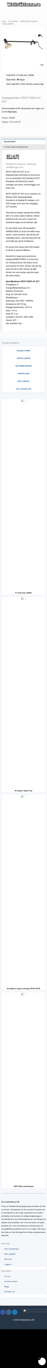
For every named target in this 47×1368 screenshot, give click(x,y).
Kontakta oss (9, 1292)
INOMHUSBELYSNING (28, 21)
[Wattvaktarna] (24, 4)
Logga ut (7, 1264)
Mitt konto (8, 1259)
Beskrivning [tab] (10, 142)
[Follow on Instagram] (9, 1312)
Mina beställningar (11, 1249)
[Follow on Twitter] (14, 1312)
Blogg (6, 1287)
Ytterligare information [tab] (16, 147)
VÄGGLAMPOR (8, 24)
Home (4, 21)
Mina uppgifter (10, 1254)
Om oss (7, 1276)
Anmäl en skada (10, 1281)
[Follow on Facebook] (3, 1312)
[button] (3, 4)
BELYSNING (13, 21)
